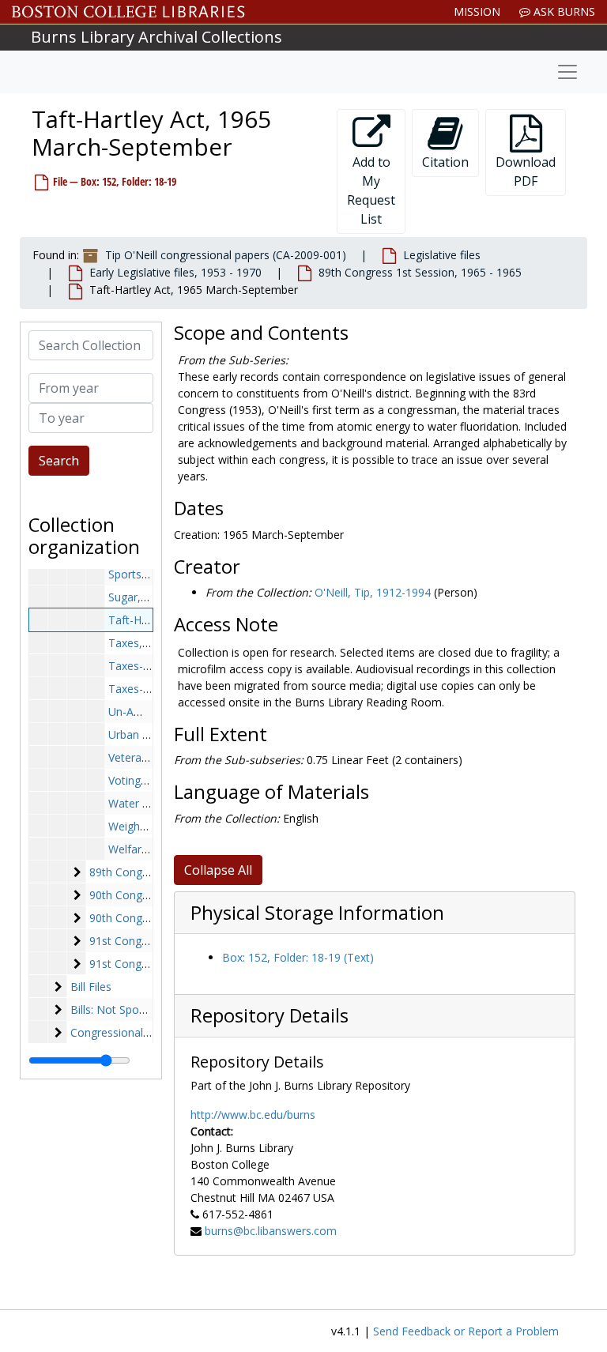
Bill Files (90, 986)
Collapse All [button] (218, 870)
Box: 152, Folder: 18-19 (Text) (298, 957)
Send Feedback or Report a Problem (466, 1331)
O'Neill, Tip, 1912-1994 (373, 592)
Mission (477, 11)
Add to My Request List (371, 190)
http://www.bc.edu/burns (252, 1114)
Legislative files (442, 254)
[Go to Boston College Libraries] (128, 12)
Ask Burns (562, 11)
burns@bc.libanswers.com (271, 1230)
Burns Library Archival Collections (156, 36)
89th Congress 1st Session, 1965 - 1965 (420, 272)
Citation (445, 162)
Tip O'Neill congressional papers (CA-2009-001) (225, 254)
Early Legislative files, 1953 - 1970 (175, 272)
